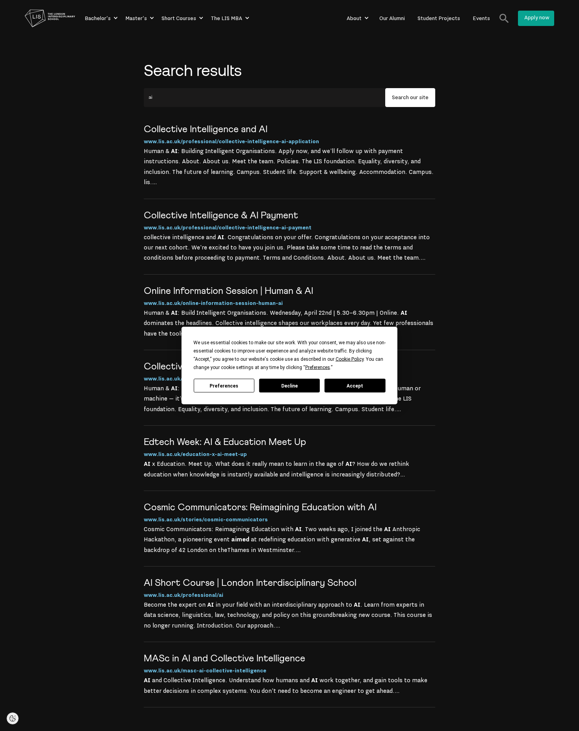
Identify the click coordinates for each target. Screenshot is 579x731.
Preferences (224, 385)
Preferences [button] (317, 367)
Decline (289, 385)
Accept (355, 385)
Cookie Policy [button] (350, 359)
